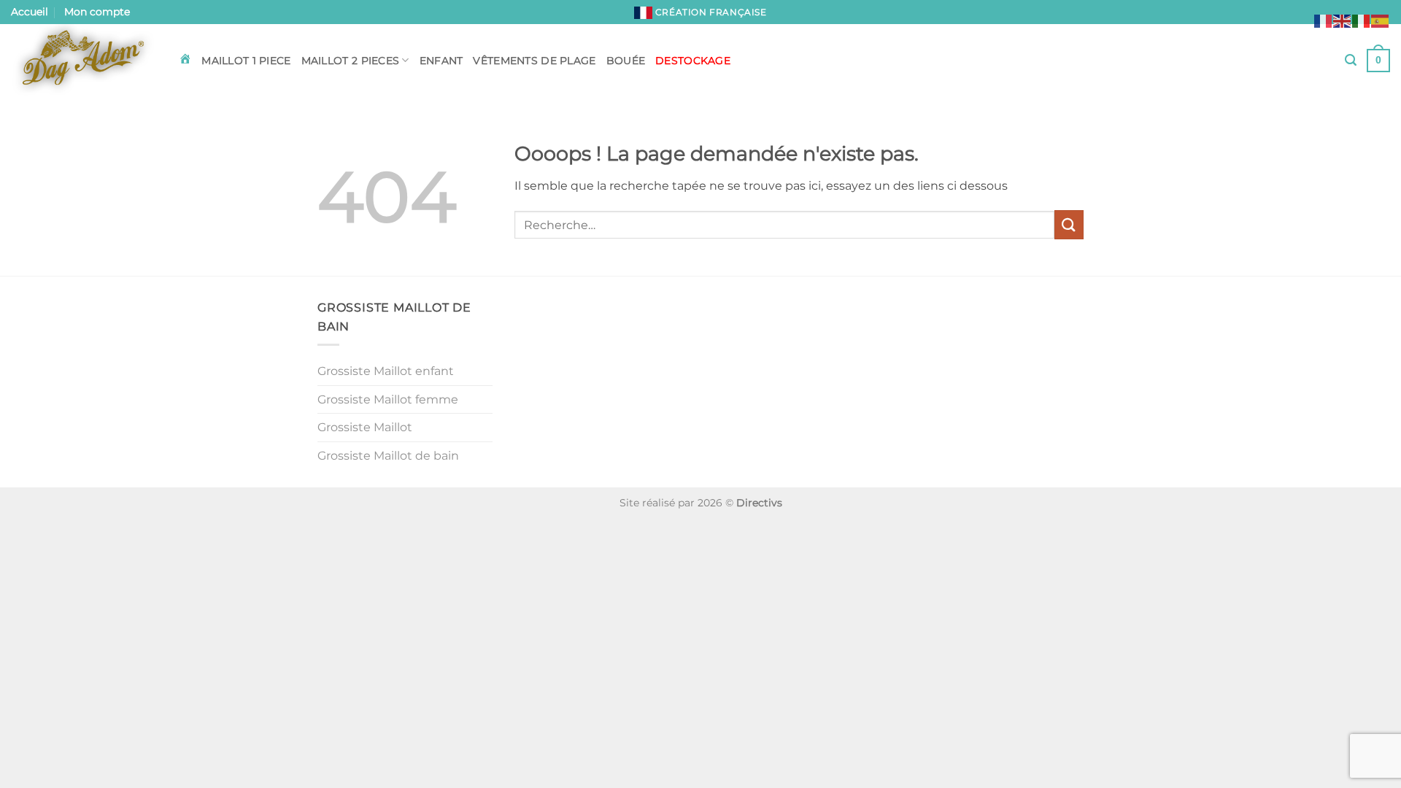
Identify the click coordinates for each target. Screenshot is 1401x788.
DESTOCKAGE (692, 60)
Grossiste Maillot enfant (385, 371)
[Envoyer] (1069, 224)
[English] (1342, 20)
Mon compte (97, 11)
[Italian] (1361, 20)
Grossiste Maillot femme (387, 399)
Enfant (441, 60)
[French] (1323, 20)
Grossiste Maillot (364, 427)
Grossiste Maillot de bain (388, 456)
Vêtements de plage (534, 60)
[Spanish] (1380, 20)
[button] (1350, 60)
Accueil (29, 11)
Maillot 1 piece (245, 60)
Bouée (625, 60)
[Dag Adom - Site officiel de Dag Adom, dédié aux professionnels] (84, 60)
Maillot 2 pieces (350, 60)
